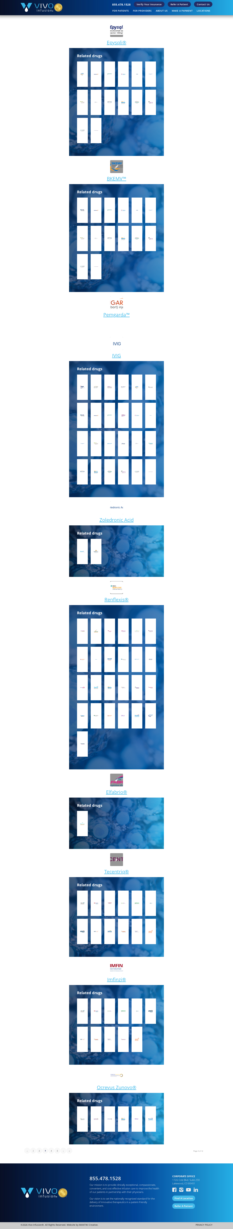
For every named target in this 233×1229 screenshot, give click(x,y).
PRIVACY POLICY (204, 1224)
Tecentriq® (116, 871)
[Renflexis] (116, 587)
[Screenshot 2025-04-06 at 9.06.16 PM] (116, 343)
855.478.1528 (121, 4)
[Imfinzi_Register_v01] (116, 967)
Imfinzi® (116, 979)
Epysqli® (116, 42)
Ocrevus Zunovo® (116, 1087)
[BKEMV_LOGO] (116, 166)
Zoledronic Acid (117, 520)
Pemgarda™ (116, 314)
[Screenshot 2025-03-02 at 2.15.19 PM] (116, 507)
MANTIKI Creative (88, 1224)
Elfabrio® (116, 792)
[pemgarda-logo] (116, 302)
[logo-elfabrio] (116, 780)
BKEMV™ (116, 178)
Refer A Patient (179, 4)
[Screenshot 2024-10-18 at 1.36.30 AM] (116, 1075)
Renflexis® (116, 599)
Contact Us (203, 4)
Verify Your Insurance (149, 4)
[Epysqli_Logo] (116, 30)
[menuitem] (121, 4)
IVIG (116, 355)
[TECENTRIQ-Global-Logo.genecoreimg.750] (116, 859)
